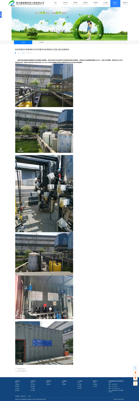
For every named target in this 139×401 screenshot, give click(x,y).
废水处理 (33, 386)
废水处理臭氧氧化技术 (22, 371)
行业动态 (41, 42)
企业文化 (17, 388)
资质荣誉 (48, 384)
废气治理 (33, 384)
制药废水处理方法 (21, 368)
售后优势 (33, 390)
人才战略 (79, 384)
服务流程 (17, 390)
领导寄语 (17, 386)
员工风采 (79, 388)
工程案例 (64, 384)
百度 (30, 396)
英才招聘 (79, 386)
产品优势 (33, 388)
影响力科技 (23, 396)
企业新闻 (23, 42)
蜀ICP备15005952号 (41, 399)
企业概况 (17, 384)
